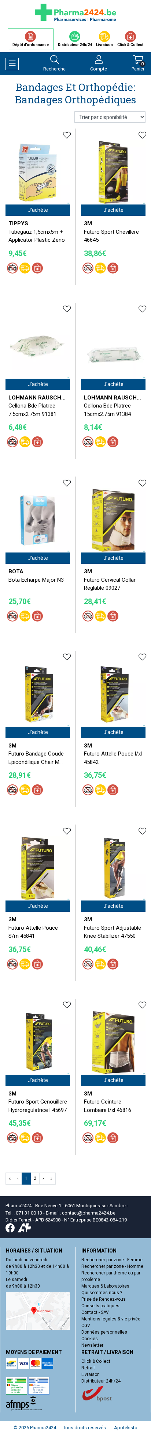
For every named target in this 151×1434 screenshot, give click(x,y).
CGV (85, 1325)
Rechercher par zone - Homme (112, 1266)
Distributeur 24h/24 (101, 1381)
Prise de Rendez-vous (103, 1299)
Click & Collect (95, 1361)
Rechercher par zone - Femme (112, 1259)
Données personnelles (104, 1332)
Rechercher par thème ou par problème (110, 1276)
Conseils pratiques (100, 1305)
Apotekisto (125, 1427)
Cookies (89, 1338)
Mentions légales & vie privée (110, 1319)
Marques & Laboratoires (105, 1286)
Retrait (88, 1367)
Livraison (90, 1374)
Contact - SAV (95, 1312)
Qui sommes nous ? (101, 1292)
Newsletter (92, 1345)
